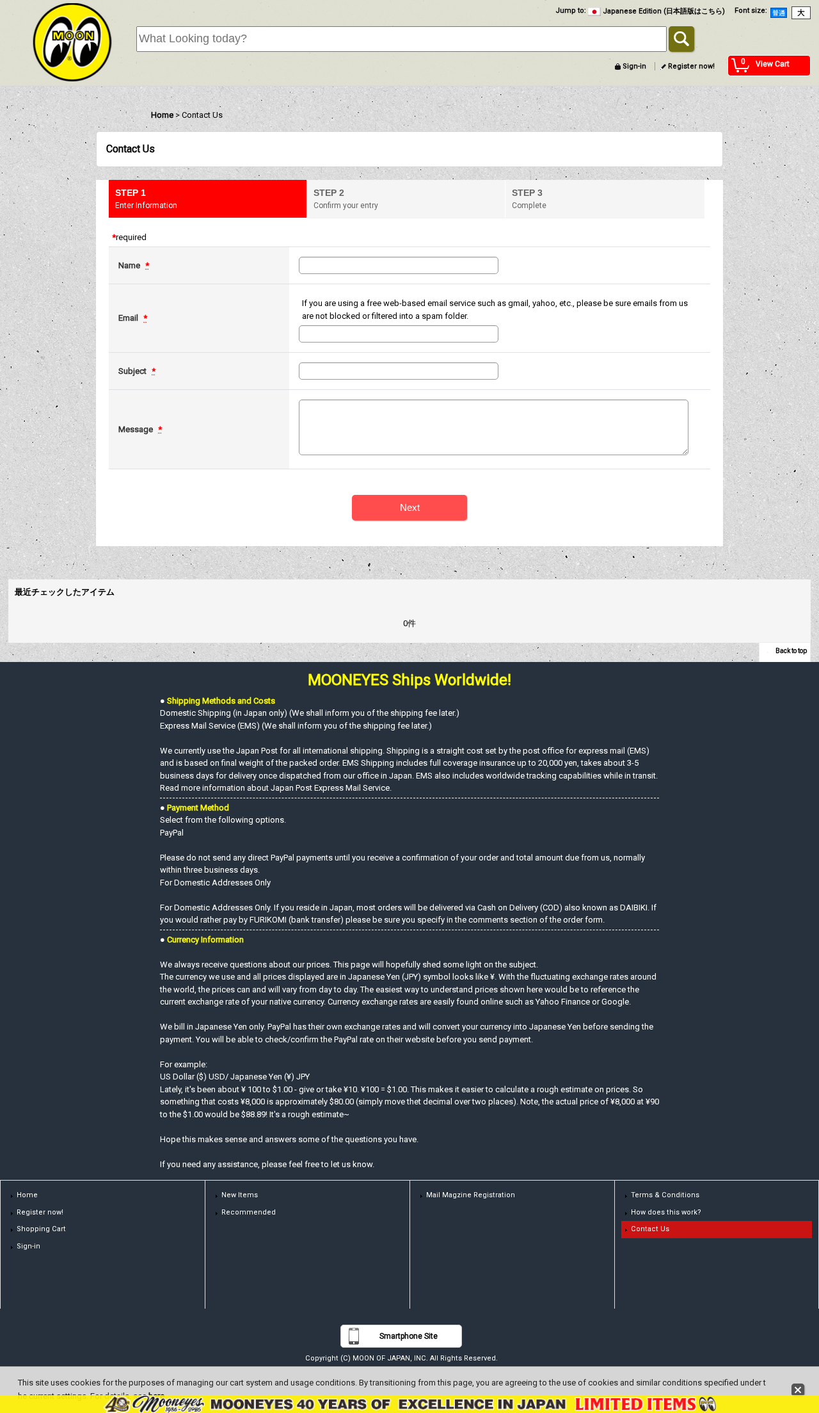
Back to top (791, 650)
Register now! (691, 66)
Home (27, 1195)
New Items (239, 1195)
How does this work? (666, 1212)
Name (130, 265)
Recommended (248, 1212)
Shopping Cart (41, 1229)
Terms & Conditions (665, 1195)
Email (129, 318)
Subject (133, 371)
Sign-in (634, 66)
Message (136, 429)
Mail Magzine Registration (470, 1195)
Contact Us (650, 1229)
